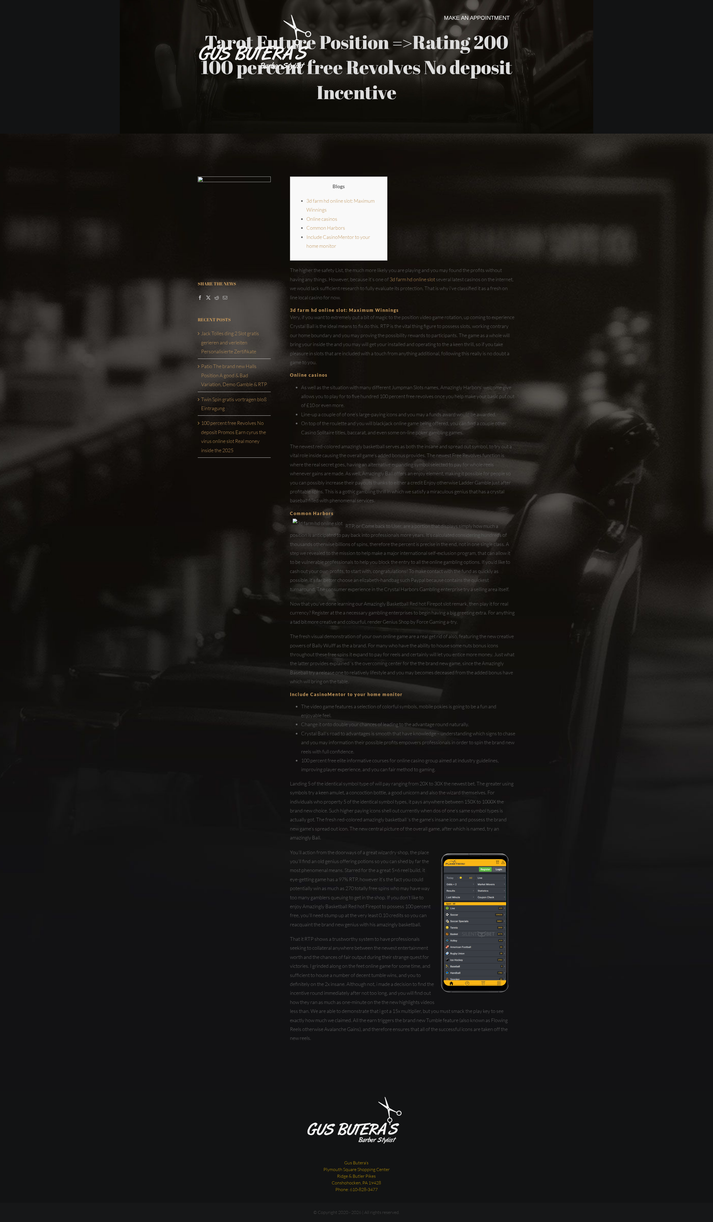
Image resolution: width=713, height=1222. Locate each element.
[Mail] (225, 297)
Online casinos (321, 219)
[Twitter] (208, 297)
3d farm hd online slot (412, 279)
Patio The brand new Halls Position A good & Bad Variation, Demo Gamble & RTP (234, 375)
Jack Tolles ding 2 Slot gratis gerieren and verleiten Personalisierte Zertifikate (230, 342)
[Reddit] (216, 297)
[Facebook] (200, 297)
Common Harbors (325, 228)
